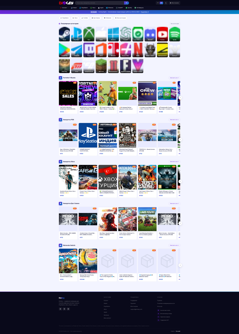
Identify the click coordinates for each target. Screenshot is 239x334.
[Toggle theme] (166, 3)
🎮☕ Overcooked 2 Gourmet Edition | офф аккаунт (66, 276)
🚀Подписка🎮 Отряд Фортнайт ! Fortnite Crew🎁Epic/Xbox (167, 109)
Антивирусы (140, 7)
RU (161, 2)
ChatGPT (120, 7)
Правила (159, 300)
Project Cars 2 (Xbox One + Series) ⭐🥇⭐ (87, 192)
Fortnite (85, 18)
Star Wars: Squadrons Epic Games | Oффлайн (107, 233)
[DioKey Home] (66, 3)
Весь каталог (107, 318)
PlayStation (85, 7)
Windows (110, 7)
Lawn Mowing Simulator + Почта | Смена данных (146, 233)
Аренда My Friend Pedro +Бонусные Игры (87, 275)
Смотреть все (174, 77)
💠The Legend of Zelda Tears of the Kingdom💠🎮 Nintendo (107, 276)
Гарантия (133, 303)
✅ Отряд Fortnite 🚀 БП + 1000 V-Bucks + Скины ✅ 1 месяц (107, 109)
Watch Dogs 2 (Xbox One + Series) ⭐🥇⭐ (126, 192)
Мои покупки (134, 306)
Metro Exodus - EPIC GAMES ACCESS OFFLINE (68, 233)
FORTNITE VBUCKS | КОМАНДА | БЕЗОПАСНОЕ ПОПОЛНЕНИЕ (67, 109)
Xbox (93, 7)
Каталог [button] (64, 7)
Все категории (121, 18)
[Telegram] (64, 309)
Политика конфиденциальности (166, 303)
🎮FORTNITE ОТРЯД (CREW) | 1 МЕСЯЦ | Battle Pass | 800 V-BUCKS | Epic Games (88, 109)
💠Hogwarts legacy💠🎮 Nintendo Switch (146, 275)
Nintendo (108, 18)
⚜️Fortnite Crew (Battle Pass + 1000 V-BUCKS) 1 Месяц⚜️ (147, 108)
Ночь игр (159, 306)
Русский (178, 331)
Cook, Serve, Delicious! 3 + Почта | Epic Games (127, 233)
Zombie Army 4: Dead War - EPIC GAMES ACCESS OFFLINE (87, 234)
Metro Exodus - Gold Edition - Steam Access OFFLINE (166, 233)
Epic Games (96, 18)
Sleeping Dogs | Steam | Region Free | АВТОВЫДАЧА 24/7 (127, 151)
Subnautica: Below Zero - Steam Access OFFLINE (166, 150)
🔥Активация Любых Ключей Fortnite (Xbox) (126, 108)
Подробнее (144, 12)
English (173, 331)
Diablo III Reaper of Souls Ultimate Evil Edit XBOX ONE (166, 192)
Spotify (130, 7)
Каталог (106, 300)
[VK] (60, 309)
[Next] (180, 97)
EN (158, 2)
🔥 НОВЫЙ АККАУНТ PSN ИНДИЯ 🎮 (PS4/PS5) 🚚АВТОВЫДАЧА (107, 151)
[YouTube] (68, 309)
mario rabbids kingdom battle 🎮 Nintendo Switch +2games (126, 276)
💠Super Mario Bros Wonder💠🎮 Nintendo (165, 275)
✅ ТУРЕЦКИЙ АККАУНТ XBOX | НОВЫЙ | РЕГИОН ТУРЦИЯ (107, 193)
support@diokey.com (136, 309)
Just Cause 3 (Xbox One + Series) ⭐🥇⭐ (146, 192)
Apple (101, 7)
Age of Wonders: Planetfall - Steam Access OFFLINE (68, 150)
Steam (75, 7)
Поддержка (134, 300)
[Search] (126, 2)
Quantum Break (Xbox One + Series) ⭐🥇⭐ (68, 192)
